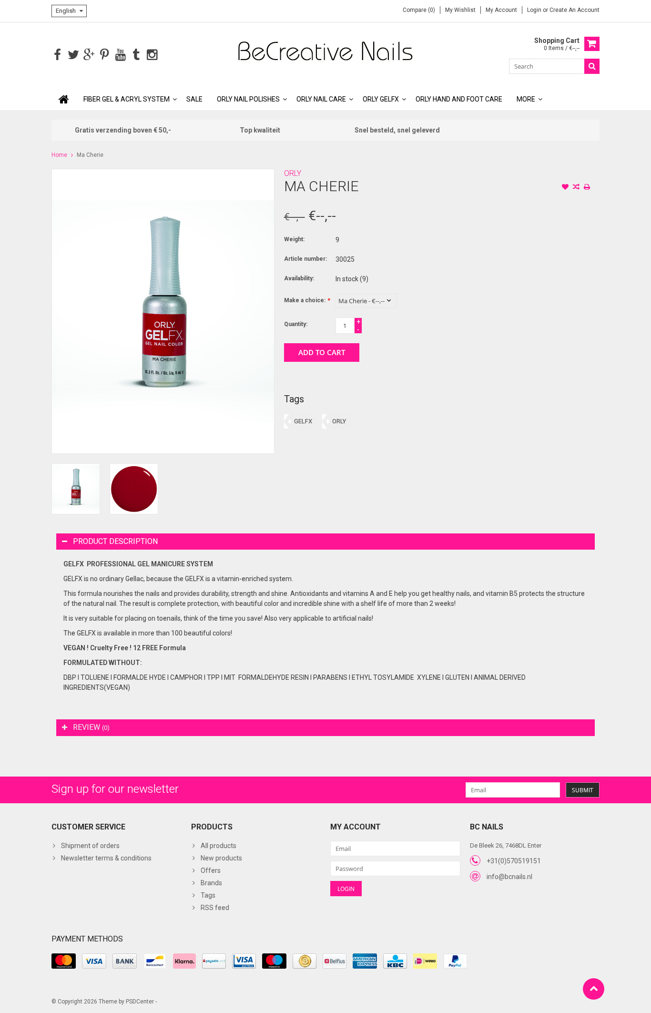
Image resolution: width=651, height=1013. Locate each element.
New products (221, 858)
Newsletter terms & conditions (106, 858)
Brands (211, 883)
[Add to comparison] (576, 188)
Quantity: (295, 324)
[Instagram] (152, 55)
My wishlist (460, 10)
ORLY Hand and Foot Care (459, 99)
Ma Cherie (90, 155)
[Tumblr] (136, 55)
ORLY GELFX (381, 99)
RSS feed (215, 907)
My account (501, 10)
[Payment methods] (63, 961)
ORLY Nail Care (321, 99)
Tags (208, 895)
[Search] (592, 66)
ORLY (292, 173)
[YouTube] (120, 55)
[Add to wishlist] (565, 188)
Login (535, 10)
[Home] (63, 99)
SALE (194, 99)
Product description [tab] (115, 541)
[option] (76, 488)
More (526, 99)
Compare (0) (419, 10)
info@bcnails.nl (509, 876)
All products (218, 845)
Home (59, 155)
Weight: (294, 239)
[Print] (587, 188)
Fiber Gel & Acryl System (126, 99)
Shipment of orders (90, 845)
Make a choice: (306, 300)
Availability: (299, 278)
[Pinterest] (105, 55)
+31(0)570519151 (514, 861)
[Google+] (89, 55)
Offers (211, 870)
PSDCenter (140, 1001)
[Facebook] (57, 55)
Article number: (305, 259)
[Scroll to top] (593, 989)
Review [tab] (91, 727)
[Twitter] (73, 55)
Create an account (574, 10)
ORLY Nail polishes (248, 99)
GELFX (303, 421)
